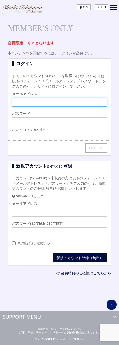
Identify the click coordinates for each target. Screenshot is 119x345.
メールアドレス (24, 93)
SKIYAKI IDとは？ (30, 196)
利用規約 (25, 242)
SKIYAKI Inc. (76, 339)
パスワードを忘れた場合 (29, 130)
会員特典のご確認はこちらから (86, 272)
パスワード (21, 113)
